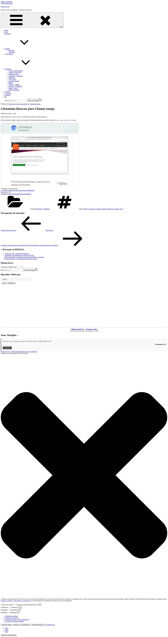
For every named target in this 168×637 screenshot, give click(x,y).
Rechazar (16, 625)
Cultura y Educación (15, 72)
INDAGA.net (5, 6)
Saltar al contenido (6, 1)
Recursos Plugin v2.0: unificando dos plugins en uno (21, 259)
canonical (91, 209)
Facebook (16, 190)
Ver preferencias (25, 625)
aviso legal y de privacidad (22, 601)
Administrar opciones (11, 616)
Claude (9, 194)
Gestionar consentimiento (9, 635)
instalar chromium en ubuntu (110, 209)
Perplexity (17, 194)
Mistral (29, 194)
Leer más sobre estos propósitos (14, 621)
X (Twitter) (4, 190)
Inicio (6, 30)
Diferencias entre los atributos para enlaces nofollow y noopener (24, 257)
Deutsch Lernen (13, 74)
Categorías (8, 69)
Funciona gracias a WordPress (28, 351)
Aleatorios (12, 52)
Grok (12, 194)
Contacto (7, 95)
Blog (6, 32)
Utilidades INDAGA (77, 329)
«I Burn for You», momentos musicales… (17, 253)
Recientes (11, 50)
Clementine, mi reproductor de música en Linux (19, 255)
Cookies (7, 91)
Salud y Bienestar (14, 90)
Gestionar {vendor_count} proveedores (17, 619)
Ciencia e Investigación (16, 71)
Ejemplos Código (91, 329)
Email (28, 190)
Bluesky (32, 190)
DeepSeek (24, 194)
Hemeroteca (4, 267)
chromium (98, 209)
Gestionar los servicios (11, 618)
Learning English (14, 81)
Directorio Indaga (35, 104)
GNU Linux (12, 79)
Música (11, 83)
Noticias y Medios (14, 84)
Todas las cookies (7, 625)
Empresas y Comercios (16, 76)
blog (86, 209)
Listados (7, 49)
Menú (61, 27)
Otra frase (7, 348)
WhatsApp (22, 190)
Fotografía (12, 77)
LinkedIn (10, 190)
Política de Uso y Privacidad (9, 351)
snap (121, 209)
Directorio (8, 34)
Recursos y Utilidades (15, 86)
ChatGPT (4, 194)
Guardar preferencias (38, 625)
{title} (6, 628)
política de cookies (6, 601)
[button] (6, 97)
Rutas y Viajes (13, 88)
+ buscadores (9, 54)
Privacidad (8, 93)
